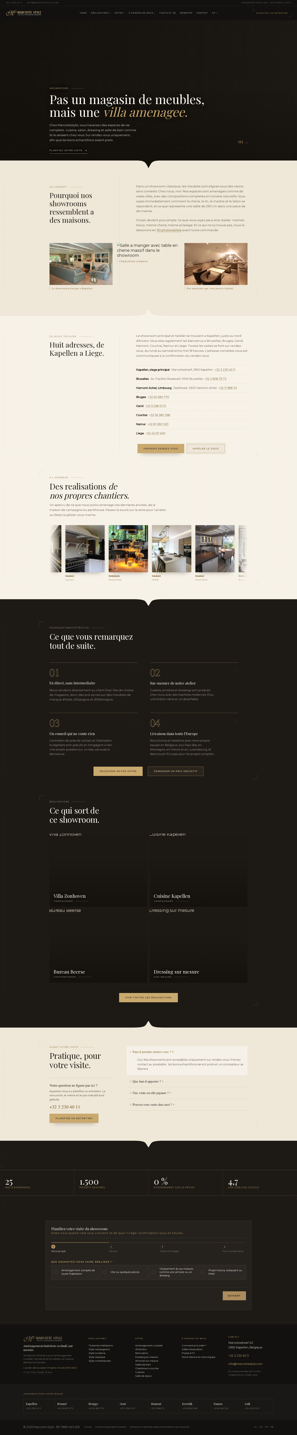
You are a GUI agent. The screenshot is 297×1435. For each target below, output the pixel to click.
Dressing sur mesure (146, 1357)
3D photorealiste (169, 230)
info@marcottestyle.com (43, 3)
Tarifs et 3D (167, 13)
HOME (83, 13)
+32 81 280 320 (158, 424)
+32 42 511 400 (155, 433)
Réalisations (100, 13)
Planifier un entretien (272, 13)
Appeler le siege (206, 448)
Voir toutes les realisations (148, 997)
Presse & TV (188, 1353)
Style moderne (97, 1353)
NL (255, 1427)
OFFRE (119, 13)
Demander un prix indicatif (175, 771)
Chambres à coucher (147, 1368)
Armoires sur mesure (146, 1360)
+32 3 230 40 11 (14, 3)
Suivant (234, 1295)
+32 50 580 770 (158, 397)
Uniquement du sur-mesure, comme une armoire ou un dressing (177, 1272)
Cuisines (139, 1372)
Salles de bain (143, 1364)
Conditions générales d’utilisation (111, 1427)
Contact (202, 13)
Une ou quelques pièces (125, 1272)
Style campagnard (99, 1349)
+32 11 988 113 (228, 388)
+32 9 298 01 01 (155, 406)
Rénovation (141, 1353)
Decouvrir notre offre (118, 771)
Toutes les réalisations (101, 1345)
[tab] (223, 150)
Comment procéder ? (194, 1345)
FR (213, 13)
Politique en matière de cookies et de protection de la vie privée (159, 1427)
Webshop (186, 13)
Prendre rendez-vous (161, 448)
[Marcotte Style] (41, 13)
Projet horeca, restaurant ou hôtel (225, 1272)
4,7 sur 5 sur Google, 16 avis (37, 1372)
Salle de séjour (143, 1376)
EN (261, 1427)
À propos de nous (141, 13)
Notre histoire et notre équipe (198, 1357)
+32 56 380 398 (159, 415)
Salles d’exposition (192, 1349)
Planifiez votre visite (68, 150)
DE (266, 1427)
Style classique (97, 1357)
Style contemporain (100, 1360)
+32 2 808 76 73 (215, 378)
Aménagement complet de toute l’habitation (78, 1272)
